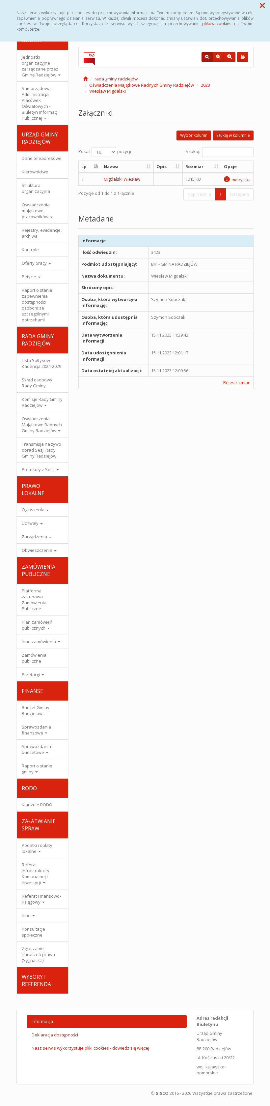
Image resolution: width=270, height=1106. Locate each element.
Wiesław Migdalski (107, 91)
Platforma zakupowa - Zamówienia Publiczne (34, 600)
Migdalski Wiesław (122, 179)
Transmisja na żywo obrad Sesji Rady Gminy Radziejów (41, 450)
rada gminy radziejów (116, 79)
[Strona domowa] (85, 79)
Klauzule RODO (37, 805)
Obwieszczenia (37, 550)
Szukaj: (193, 152)
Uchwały (31, 523)
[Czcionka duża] (229, 57)
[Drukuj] (242, 57)
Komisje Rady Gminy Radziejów (42, 402)
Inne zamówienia (39, 641)
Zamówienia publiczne (34, 658)
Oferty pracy (35, 263)
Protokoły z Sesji (39, 469)
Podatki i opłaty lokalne (37, 848)
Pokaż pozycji (104, 152)
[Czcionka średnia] (218, 57)
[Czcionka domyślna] (207, 57)
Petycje (29, 277)
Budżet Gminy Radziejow (35, 710)
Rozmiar (194, 166)
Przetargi (31, 674)
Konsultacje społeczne (33, 932)
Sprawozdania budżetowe (36, 749)
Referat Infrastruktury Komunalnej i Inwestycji (35, 873)
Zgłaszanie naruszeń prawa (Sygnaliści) (38, 954)
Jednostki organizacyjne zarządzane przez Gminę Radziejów (40, 66)
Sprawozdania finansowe (36, 730)
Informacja (42, 1021)
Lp (84, 166)
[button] (262, 5)
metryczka (241, 179)
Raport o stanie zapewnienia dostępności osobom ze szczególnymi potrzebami (37, 305)
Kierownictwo (35, 172)
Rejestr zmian (237, 382)
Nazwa (111, 166)
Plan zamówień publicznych (37, 625)
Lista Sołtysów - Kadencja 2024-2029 (41, 363)
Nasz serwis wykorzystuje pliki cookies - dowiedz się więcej (90, 1048)
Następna (239, 194)
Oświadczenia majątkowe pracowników (36, 211)
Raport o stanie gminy (37, 769)
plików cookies (216, 23)
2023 (205, 85)
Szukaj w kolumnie (233, 135)
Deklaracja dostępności (55, 1035)
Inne (27, 915)
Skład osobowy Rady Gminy (37, 383)
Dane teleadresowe (42, 158)
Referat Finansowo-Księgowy (41, 899)
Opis (161, 166)
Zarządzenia (35, 537)
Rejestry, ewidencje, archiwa (42, 233)
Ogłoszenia (33, 510)
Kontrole (30, 250)
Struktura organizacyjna (36, 188)
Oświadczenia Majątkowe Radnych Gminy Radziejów (42, 424)
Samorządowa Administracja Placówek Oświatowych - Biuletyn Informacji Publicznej (40, 103)
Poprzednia (199, 194)
